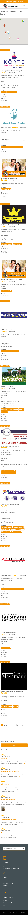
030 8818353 (4, 477)
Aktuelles (5, 885)
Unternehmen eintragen (9, 883)
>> (2, 727)
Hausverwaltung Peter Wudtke (10, 446)
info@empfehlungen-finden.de (12, 868)
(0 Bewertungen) (11, 72)
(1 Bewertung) (11, 447)
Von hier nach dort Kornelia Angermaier (13, 225)
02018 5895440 (4, 194)
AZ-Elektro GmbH (6, 575)
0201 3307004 (4, 536)
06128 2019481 (4, 597)
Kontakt (5, 888)
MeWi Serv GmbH (6, 127)
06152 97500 (4, 652)
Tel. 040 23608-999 (8, 866)
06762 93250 (4, 711)
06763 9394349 (4, 253)
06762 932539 (4, 715)
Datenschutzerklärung (9, 903)
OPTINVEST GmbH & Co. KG (9, 178)
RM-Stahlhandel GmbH (8, 330)
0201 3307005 (4, 540)
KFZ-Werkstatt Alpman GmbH (10, 504)
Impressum (6, 900)
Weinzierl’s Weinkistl (7, 386)
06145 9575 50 (4, 360)
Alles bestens (4, 758)
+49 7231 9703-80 (5, 295)
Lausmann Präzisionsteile (8, 632)
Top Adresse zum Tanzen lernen (10, 771)
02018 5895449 (4, 198)
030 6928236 (4, 100)
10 (22, 725)
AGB (4, 905)
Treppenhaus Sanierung (8, 799)
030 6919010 (4, 96)
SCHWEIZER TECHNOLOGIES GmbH (11, 279)
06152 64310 (4, 656)
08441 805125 (4, 420)
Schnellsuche (6, 881)
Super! (2, 832)
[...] (24, 763)
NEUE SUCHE (14, 745)
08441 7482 (3, 416)
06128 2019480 (4, 593)
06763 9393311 (4, 248)
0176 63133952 (4, 151)
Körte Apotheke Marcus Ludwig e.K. (12, 71)
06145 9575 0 (4, 355)
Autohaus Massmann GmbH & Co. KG (12, 691)
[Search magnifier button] (24, 848)
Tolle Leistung (5, 784)
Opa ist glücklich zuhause (8, 819)
